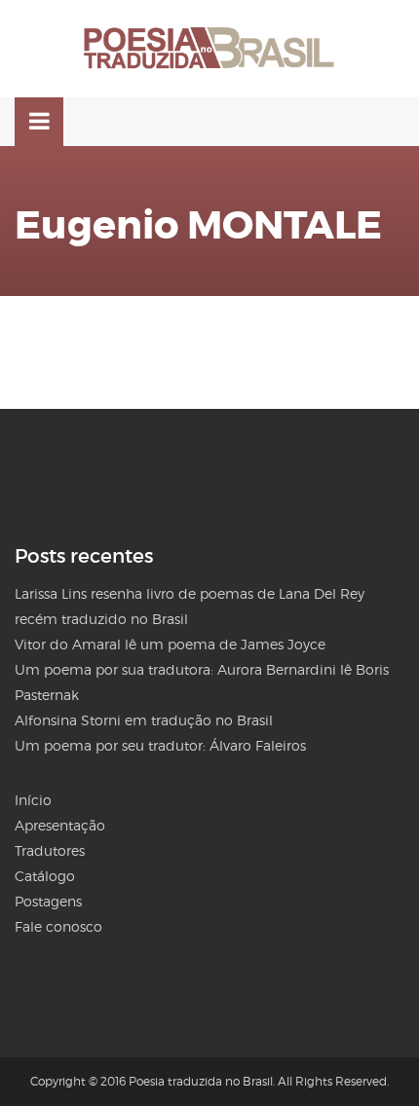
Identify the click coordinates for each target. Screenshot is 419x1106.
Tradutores (50, 850)
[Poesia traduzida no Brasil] (209, 48)
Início (33, 800)
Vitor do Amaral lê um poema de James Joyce (170, 644)
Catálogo (45, 875)
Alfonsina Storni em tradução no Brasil (144, 720)
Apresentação (60, 825)
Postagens (48, 901)
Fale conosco (58, 926)
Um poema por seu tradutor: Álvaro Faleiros (160, 745)
